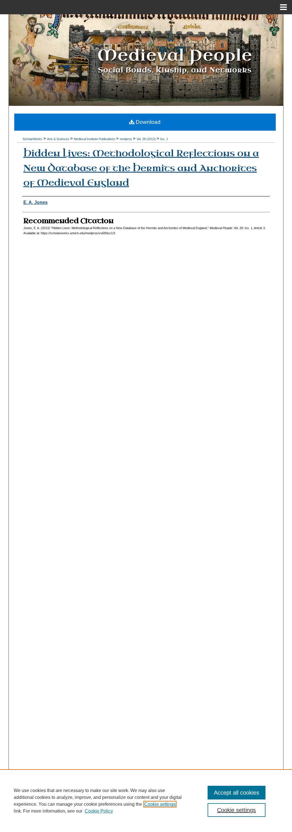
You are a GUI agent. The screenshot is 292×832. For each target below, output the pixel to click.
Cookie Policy (99, 811)
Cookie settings (160, 804)
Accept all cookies (236, 792)
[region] (146, 800)
